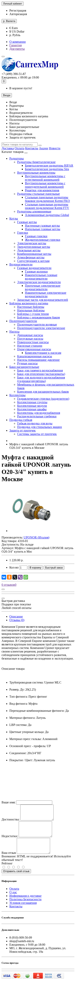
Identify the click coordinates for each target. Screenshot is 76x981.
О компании (17, 41)
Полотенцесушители (23, 321)
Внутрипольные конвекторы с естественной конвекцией (45, 177)
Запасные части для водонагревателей (42, 299)
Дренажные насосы (30, 335)
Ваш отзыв (9, 852)
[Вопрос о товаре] (3, 589)
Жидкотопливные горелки (42, 239)
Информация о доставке (25, 895)
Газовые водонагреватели (34, 268)
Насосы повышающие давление (38, 359)
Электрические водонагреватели (39, 282)
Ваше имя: (8, 802)
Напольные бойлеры (31, 310)
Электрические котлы (31, 243)
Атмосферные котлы (30, 257)
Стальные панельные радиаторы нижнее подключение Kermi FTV (47, 206)
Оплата (19, 148)
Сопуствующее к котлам (33, 261)
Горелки (22, 232)
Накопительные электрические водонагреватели (45, 294)
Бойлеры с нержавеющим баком (38, 317)
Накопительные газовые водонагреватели (41, 276)
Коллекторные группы (32, 402)
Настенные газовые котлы (42, 225)
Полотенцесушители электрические (41, 328)
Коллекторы (17, 395)
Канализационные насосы (34, 356)
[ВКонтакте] (4, 577)
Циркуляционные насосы (34, 349)
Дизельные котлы (29, 250)
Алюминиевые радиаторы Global (47, 215)
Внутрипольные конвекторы (36, 172)
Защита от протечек (22, 430)
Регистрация (17, 10)
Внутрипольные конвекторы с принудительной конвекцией (45, 185)
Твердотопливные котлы (33, 246)
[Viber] (20, 577)
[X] (14, 577)
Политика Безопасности (25, 899)
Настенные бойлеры (30, 306)
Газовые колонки (36, 271)
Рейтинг (7, 863)
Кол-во (14, 567)
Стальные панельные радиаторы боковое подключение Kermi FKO (47, 199)
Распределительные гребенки (37, 416)
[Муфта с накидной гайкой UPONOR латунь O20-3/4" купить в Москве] (31, 530)
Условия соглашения (23, 902)
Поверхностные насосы (33, 342)
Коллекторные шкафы (32, 409)
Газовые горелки (36, 236)
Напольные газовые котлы (42, 229)
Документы (17, 48)
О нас (13, 892)
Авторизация (18, 14)
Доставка (8, 148)
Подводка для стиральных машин (39, 427)
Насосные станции (29, 345)
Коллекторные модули (32, 405)
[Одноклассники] (9, 577)
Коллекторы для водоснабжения (38, 412)
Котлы (13, 218)
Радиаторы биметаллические (36, 162)
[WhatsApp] (25, 577)
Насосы (14, 331)
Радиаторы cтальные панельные (38, 193)
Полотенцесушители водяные (37, 324)
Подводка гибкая (20, 420)
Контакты (31, 148)
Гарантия (15, 45)
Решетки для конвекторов (42, 190)
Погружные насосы (30, 338)
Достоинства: (10, 819)
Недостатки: (10, 836)
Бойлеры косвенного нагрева (28, 303)
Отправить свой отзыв (16, 871)
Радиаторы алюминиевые (34, 211)
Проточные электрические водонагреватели (42, 287)
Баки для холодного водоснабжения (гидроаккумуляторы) (41, 379)
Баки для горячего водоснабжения (40, 370)
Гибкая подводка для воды (34, 423)
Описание (16, 616)
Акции (43, 148)
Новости (54, 148)
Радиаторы (16, 158)
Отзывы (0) (16, 620)
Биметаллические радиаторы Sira (47, 169)
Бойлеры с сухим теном (33, 314)
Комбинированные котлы (34, 254)
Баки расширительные (24, 367)
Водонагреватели (21, 264)
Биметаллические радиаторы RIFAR (49, 165)
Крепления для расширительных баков (43, 391)
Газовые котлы (27, 222)
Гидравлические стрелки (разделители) (43, 398)
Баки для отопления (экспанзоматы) (41, 374)
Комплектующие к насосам (43, 352)
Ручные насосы (27, 363)
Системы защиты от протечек (37, 434)
